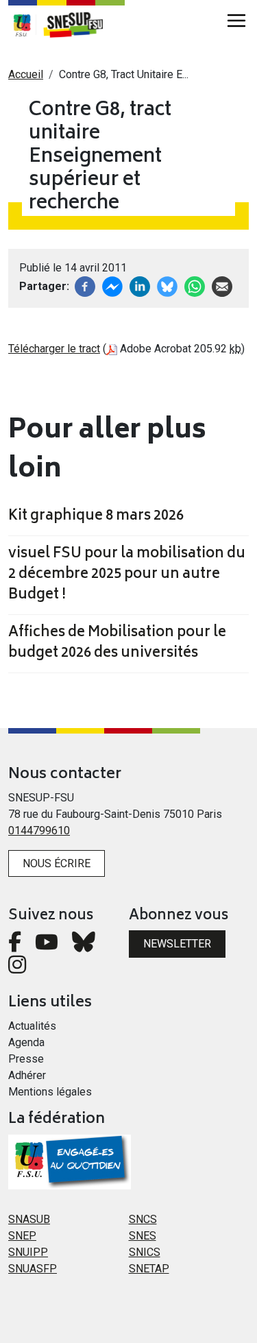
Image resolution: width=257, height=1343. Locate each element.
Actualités (32, 1025)
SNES (142, 1235)
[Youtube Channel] (46, 945)
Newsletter (177, 943)
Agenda (26, 1042)
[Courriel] (222, 285)
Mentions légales (50, 1091)
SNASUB (29, 1219)
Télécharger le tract (54, 348)
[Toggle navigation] (236, 20)
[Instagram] (17, 968)
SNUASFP (32, 1268)
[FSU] (22, 24)
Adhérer (27, 1075)
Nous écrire (56, 863)
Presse (26, 1058)
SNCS (143, 1219)
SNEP (22, 1235)
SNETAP (149, 1268)
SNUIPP (28, 1252)
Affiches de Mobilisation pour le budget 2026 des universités (117, 643)
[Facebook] (85, 285)
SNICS (144, 1252)
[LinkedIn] (140, 285)
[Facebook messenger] (112, 285)
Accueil (25, 74)
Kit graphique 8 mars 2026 (96, 517)
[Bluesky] (83, 945)
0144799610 (39, 830)
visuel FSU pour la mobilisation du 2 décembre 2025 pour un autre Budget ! (126, 575)
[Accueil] (80, 24)
